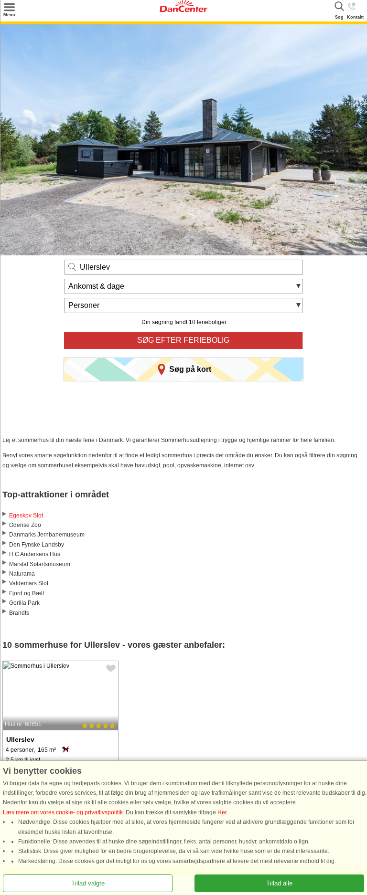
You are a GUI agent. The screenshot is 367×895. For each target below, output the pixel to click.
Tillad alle (279, 883)
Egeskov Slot (26, 515)
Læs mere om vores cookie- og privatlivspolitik (63, 812)
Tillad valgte (88, 883)
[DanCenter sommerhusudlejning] (183, 10)
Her (222, 812)
